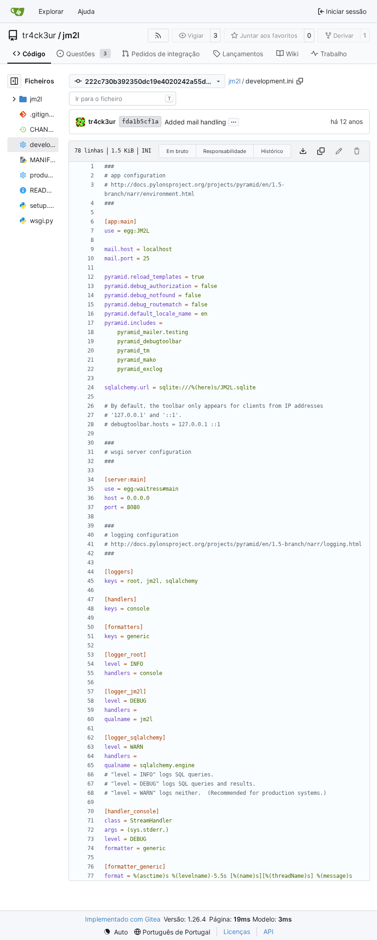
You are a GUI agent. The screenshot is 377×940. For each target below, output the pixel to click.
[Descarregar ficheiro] (303, 151)
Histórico (272, 151)
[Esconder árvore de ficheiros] (14, 81)
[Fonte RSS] (158, 35)
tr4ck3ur (39, 35)
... (233, 121)
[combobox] (122, 99)
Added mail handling (195, 122)
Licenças (236, 931)
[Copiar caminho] (300, 81)
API (268, 931)
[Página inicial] (17, 11)
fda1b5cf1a (140, 121)
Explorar (51, 11)
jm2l (71, 35)
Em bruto (177, 151)
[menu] (115, 932)
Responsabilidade (224, 151)
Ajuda (86, 11)
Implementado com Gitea (122, 919)
